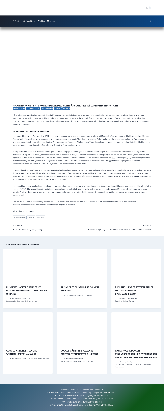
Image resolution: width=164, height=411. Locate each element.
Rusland (132, 301)
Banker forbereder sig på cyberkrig (27, 228)
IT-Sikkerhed (88, 361)
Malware (66, 108)
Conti (122, 365)
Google (33, 359)
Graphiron (20, 301)
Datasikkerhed (47, 108)
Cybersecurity (19, 108)
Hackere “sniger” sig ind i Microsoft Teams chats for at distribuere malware (119, 228)
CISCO (117, 365)
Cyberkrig (118, 301)
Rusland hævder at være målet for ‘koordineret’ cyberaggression (134, 290)
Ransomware (119, 367)
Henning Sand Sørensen (20, 299)
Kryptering (88, 295)
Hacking (57, 108)
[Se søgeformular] (151, 21)
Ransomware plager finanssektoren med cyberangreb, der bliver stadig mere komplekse (136, 354)
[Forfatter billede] (7, 298)
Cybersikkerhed (33, 108)
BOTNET (63, 361)
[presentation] (28, 265)
